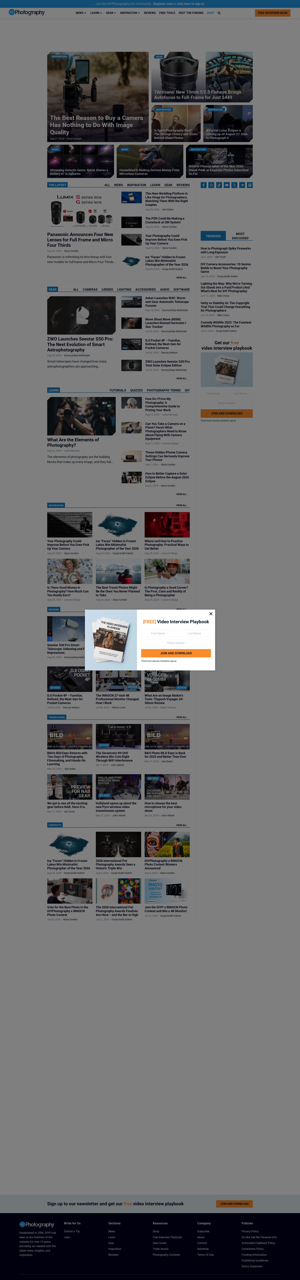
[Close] (211, 613)
